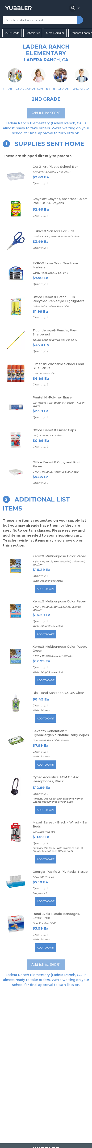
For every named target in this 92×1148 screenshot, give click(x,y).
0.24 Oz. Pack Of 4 (43, 373)
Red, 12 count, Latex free (47, 435)
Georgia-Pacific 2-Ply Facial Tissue (60, 871)
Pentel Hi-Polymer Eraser (53, 397)
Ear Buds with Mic (44, 831)
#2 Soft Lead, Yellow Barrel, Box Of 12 (55, 339)
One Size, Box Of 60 (44, 923)
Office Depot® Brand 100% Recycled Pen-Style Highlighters (58, 299)
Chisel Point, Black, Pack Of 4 (50, 272)
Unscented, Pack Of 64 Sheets (51, 740)
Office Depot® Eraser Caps (54, 430)
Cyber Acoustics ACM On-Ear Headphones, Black (56, 779)
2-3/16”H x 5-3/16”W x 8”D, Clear (51, 172)
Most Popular (55, 33)
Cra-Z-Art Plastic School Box (55, 166)
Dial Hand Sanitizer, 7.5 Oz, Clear (58, 693)
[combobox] (40, 20)
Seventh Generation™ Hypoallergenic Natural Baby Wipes (61, 733)
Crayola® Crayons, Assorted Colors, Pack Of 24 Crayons (60, 201)
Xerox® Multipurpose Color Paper (59, 556)
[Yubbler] (18, 8)
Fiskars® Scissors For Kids (53, 231)
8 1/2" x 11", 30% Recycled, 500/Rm (53, 656)
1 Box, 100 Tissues (43, 877)
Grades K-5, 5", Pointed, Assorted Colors (56, 236)
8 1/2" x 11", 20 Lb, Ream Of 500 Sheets (55, 471)
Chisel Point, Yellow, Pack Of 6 (50, 306)
